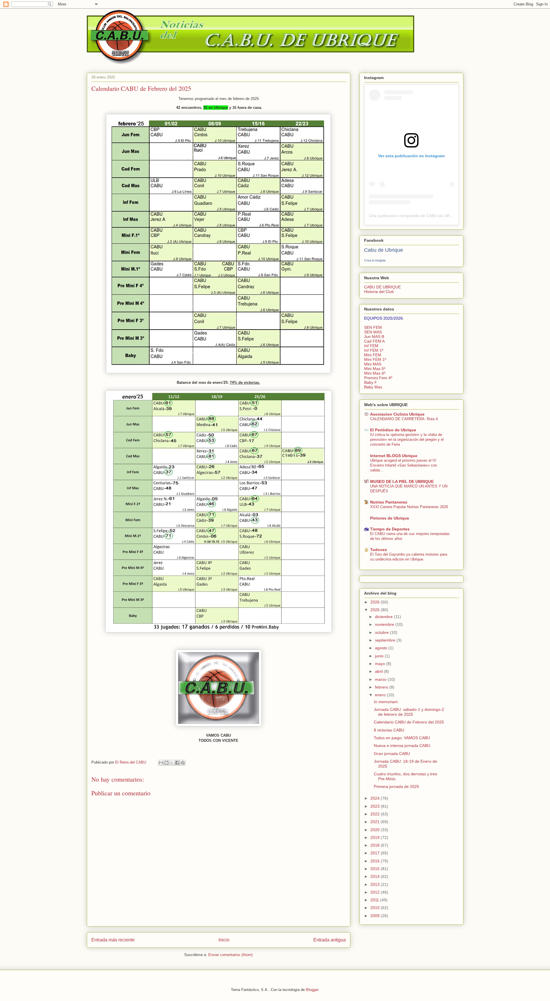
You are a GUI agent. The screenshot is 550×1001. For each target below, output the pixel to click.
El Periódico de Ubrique (393, 430)
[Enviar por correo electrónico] (161, 763)
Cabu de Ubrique (383, 250)
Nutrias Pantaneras (388, 502)
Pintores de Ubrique (389, 518)
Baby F (370, 382)
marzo (381, 679)
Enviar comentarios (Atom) (230, 955)
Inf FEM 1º (373, 350)
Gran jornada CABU (392, 753)
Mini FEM (372, 355)
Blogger (312, 990)
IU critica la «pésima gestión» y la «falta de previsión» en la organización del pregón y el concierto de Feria (407, 439)
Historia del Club (379, 291)
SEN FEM (373, 327)
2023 (375, 806)
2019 (375, 837)
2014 (375, 876)
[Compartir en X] (172, 763)
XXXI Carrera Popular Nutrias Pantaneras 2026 (409, 507)
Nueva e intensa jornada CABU (402, 745)
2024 (375, 798)
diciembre (384, 616)
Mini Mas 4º (374, 373)
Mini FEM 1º (375, 359)
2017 (375, 853)
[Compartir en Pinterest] (183, 763)
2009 (375, 915)
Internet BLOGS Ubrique (393, 455)
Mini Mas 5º (374, 368)
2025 (375, 609)
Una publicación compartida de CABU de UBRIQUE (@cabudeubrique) (433, 215)
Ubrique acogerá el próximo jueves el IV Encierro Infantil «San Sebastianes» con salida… (403, 465)
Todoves (378, 549)
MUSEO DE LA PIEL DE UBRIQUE (402, 481)
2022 (375, 814)
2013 (375, 884)
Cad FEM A (374, 341)
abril (379, 671)
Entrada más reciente (113, 939)
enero (381, 695)
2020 (375, 829)
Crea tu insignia (375, 260)
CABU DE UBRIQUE (382, 287)
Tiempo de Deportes (390, 529)
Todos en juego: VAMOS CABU (402, 737)
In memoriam (386, 701)
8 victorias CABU (389, 730)
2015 (375, 868)
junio (380, 656)
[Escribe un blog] (166, 763)
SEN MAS (373, 332)
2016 (375, 861)
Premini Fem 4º (378, 377)
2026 (375, 602)
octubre (382, 632)
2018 (375, 845)
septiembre (385, 640)
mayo (380, 663)
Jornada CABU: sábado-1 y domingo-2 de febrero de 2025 (409, 712)
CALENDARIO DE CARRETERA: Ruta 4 (404, 419)
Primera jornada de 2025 (396, 786)
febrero (382, 687)
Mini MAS (372, 364)
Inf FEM (371, 345)
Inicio (224, 939)
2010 (375, 907)
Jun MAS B (374, 336)
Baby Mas (373, 387)
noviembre (385, 624)
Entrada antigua (329, 939)
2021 (375, 821)
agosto (381, 648)
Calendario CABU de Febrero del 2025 (409, 722)
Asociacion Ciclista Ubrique (397, 414)
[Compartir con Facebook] (177, 763)
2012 (375, 892)
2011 (375, 900)
